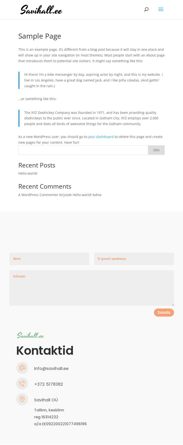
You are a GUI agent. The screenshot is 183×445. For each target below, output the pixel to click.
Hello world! (27, 173)
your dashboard (101, 136)
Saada (164, 312)
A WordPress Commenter (38, 194)
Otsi (156, 150)
